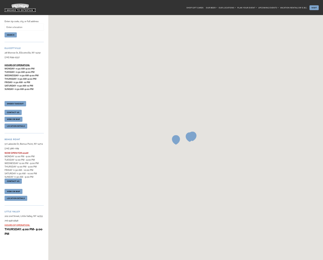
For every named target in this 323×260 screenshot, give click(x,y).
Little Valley (12, 211)
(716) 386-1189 (12, 148)
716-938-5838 (11, 220)
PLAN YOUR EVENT (246, 7)
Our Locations (227, 7)
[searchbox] (24, 27)
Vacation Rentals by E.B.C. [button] (293, 7)
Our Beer (211, 7)
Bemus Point (12, 139)
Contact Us (13, 181)
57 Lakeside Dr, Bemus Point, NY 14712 (24, 144)
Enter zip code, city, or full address (22, 21)
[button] (175, 140)
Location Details (16, 126)
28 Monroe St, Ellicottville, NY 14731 (23, 52)
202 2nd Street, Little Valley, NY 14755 (24, 216)
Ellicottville (13, 48)
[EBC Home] (20, 7)
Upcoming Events (268, 7)
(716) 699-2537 (12, 57)
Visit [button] (314, 7)
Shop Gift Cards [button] (195, 7)
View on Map (13, 119)
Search (10, 35)
